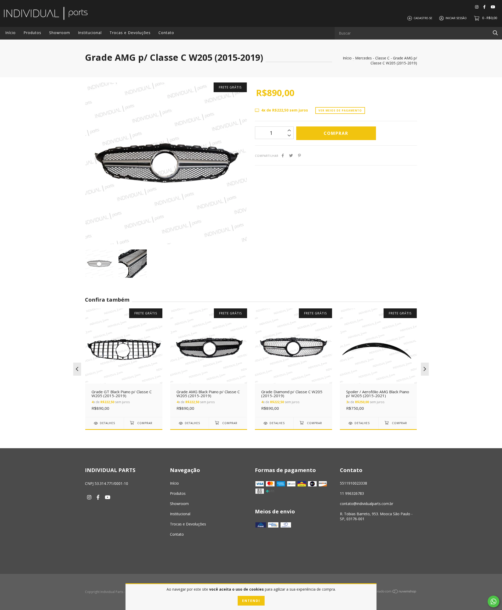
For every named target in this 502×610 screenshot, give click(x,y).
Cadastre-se (423, 18)
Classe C (382, 58)
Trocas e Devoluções (130, 32)
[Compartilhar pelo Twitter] (291, 155)
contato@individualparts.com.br (366, 503)
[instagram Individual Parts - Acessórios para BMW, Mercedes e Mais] (477, 7)
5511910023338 (353, 483)
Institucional (90, 32)
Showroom (59, 32)
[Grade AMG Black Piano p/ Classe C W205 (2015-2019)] (208, 362)
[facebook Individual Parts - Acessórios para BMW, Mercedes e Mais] (484, 7)
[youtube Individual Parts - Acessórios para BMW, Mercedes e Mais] (493, 7)
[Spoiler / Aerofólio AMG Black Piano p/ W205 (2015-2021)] (378, 362)
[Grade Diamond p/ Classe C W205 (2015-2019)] (293, 362)
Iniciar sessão (456, 18)
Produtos (32, 32)
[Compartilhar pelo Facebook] (282, 155)
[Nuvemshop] (396, 592)
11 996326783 (352, 493)
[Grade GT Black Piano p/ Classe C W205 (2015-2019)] (123, 362)
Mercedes (363, 58)
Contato (166, 32)
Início (10, 32)
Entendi (251, 600)
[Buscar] (495, 32)
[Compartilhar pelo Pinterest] (299, 155)
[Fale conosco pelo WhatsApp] (493, 601)
